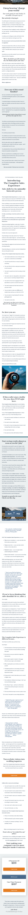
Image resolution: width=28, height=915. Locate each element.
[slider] (13, 520)
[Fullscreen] (25, 520)
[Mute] (20, 520)
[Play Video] (3, 520)
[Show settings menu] (22, 520)
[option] (14, 906)
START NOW (14, 775)
